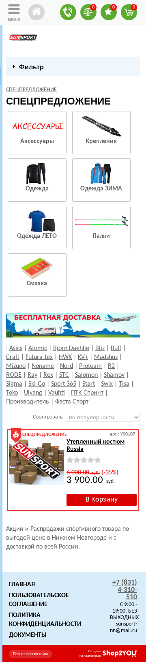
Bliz (100, 348)
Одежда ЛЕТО (37, 236)
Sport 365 (63, 384)
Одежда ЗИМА (101, 189)
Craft (12, 357)
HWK (65, 357)
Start (88, 384)
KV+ (83, 357)
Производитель (27, 402)
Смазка (37, 283)
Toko (12, 393)
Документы (28, 635)
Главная (22, 584)
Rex (48, 375)
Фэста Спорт (71, 402)
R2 (111, 366)
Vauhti (56, 393)
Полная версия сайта (30, 654)
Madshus (106, 357)
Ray (32, 375)
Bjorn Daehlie (71, 348)
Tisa (124, 384)
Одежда (37, 189)
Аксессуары (37, 141)
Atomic (37, 348)
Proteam (90, 366)
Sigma (14, 384)
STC (64, 375)
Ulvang (33, 393)
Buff (116, 348)
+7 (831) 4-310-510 (124, 590)
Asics (15, 348)
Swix (107, 384)
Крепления (101, 141)
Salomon (86, 375)
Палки (101, 236)
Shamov (114, 375)
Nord (66, 366)
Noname (43, 366)
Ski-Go (36, 384)
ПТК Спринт (87, 393)
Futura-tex (39, 357)
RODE (13, 375)
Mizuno (16, 366)
